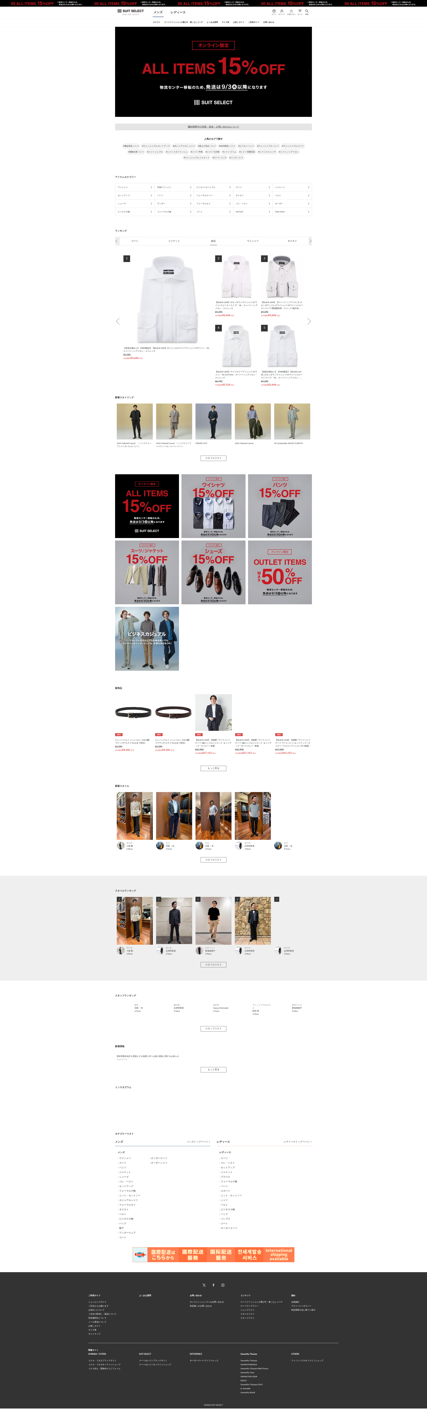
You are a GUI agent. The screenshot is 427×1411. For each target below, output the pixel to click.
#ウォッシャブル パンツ (268, 146)
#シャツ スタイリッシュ (177, 152)
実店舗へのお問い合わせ (201, 1404)
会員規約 (295, 1400)
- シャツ (223, 1298)
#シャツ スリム (229, 152)
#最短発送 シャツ (131, 146)
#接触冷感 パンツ (136, 152)
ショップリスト (248, 1408)
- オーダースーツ (158, 1256)
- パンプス (224, 1317)
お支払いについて (96, 1408)
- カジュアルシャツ (128, 1298)
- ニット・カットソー (129, 1293)
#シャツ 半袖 (196, 152)
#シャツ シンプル (155, 152)
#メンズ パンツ (236, 158)
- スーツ (122, 1261)
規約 (293, 1393)
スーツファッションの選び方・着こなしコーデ (262, 1400)
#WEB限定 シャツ (227, 146)
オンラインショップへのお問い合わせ (207, 1400)
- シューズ (123, 1275)
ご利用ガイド (94, 1393)
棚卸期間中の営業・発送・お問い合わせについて (213, 127)
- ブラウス (224, 1275)
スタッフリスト (213, 1126)
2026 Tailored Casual (244, 443)
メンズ (158, 12)
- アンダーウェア (127, 1331)
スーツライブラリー (250, 1404)
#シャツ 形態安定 (247, 152)
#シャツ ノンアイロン (289, 152)
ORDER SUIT (201, 443)
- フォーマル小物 (127, 1289)
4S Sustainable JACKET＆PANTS (288, 443)
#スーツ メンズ (219, 158)
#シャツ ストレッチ (267, 152)
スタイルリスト (213, 458)
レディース (178, 12)
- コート (122, 1335)
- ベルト (122, 1312)
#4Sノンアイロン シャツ (184, 146)
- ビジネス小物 (125, 1317)
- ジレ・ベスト (125, 1279)
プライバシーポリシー (301, 1404)
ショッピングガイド (97, 1400)
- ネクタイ (123, 1307)
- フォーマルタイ (127, 1303)
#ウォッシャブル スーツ (293, 146)
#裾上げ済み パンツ (207, 146)
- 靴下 (121, 1326)
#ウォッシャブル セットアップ (156, 146)
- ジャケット (124, 1270)
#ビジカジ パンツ (246, 146)
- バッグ (122, 1321)
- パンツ (122, 1265)
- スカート (224, 1289)
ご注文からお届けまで (98, 1404)
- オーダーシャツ (158, 1261)
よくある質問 (145, 1393)
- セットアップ (125, 1284)
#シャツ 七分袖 (212, 152)
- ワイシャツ (124, 1256)
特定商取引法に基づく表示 (303, 1408)
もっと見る (213, 768)
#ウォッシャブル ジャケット (196, 158)
